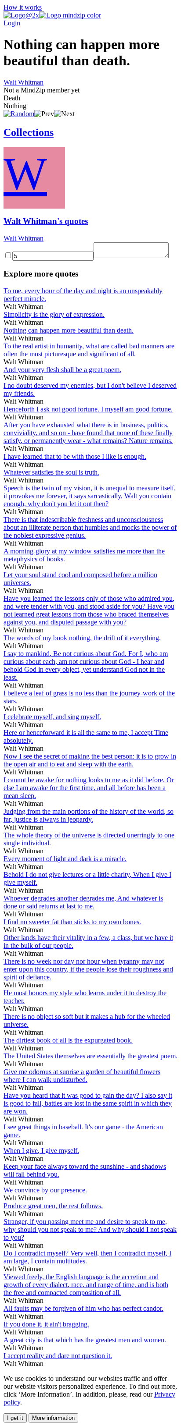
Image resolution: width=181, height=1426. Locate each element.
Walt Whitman (23, 82)
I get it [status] (15, 1418)
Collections (29, 132)
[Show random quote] (19, 113)
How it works (23, 7)
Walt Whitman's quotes (46, 221)
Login (12, 23)
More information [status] (53, 1418)
